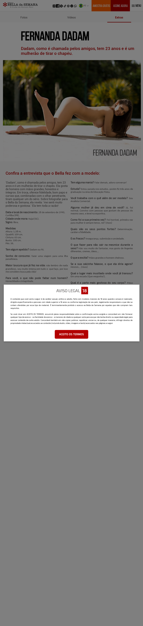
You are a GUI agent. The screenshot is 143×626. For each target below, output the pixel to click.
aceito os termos (71, 334)
